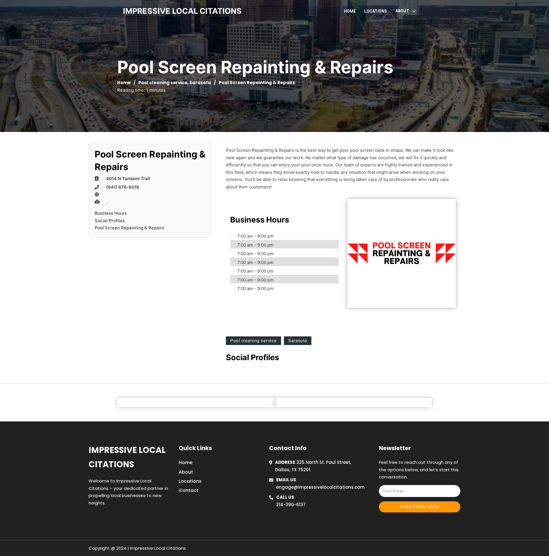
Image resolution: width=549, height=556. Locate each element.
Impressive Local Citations (127, 457)
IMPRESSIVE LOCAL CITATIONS (182, 11)
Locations (375, 11)
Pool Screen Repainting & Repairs (129, 227)
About (186, 472)
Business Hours (111, 213)
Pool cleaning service (162, 83)
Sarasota (200, 83)
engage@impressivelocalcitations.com (320, 487)
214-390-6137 (291, 505)
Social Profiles (110, 220)
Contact (188, 490)
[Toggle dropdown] (414, 11)
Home (350, 11)
